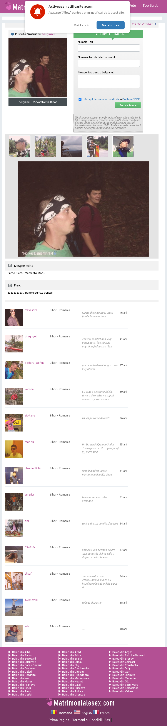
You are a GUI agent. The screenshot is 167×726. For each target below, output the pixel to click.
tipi (27, 521)
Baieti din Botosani (24, 658)
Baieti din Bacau (22, 655)
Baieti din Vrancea (73, 694)
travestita (31, 310)
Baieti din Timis (22, 691)
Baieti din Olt (120, 681)
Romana (64, 713)
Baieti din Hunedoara (75, 674)
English (86, 713)
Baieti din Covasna (23, 668)
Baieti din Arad (71, 651)
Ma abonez (110, 25)
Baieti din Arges (122, 651)
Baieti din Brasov (123, 658)
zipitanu (30, 415)
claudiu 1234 (32, 468)
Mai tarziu (81, 25)
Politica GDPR (131, 99)
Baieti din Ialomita (123, 674)
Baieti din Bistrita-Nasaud (128, 655)
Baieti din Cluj (70, 665)
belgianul (48, 34)
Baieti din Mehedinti (124, 678)
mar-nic (29, 441)
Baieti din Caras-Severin (27, 665)
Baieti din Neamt (72, 681)
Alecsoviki (31, 600)
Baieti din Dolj (121, 668)
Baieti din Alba (21, 651)
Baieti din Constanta (125, 665)
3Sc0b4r (30, 547)
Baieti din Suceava (73, 687)
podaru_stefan (34, 362)
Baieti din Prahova (23, 684)
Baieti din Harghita (24, 674)
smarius (30, 494)
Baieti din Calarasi (123, 661)
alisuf (28, 573)
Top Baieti (150, 5)
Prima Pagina (59, 720)
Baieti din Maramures (75, 678)
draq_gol (31, 336)
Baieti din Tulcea (72, 691)
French (104, 713)
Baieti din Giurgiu (73, 671)
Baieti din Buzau (72, 661)
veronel (29, 389)
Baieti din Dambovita (75, 668)
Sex (107, 720)
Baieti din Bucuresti (24, 661)
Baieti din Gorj (121, 671)
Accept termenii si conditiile (101, 99)
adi (27, 626)
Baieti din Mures (22, 681)
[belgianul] (19, 146)
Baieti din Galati (22, 671)
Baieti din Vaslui (22, 694)
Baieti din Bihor (71, 655)
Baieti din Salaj (71, 684)
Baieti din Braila (72, 658)
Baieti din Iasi (20, 678)
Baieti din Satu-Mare (125, 684)
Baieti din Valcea (122, 691)
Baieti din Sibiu (21, 687)
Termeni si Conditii (87, 720)
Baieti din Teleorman (125, 687)
